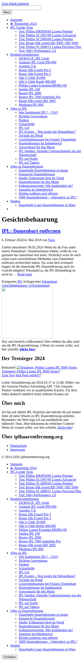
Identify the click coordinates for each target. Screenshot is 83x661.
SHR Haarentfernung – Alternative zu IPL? (48, 197)
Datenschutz (18, 446)
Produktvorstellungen (24, 54)
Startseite (16, 20)
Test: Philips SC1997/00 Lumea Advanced (47, 35)
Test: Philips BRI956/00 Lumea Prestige (46, 31)
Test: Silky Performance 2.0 (37, 51)
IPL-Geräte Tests (21, 27)
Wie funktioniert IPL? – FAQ (38, 112)
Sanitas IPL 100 (29, 89)
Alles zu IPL (18, 108)
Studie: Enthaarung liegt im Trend (41, 178)
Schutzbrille (27, 124)
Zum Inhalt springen (15, 3)
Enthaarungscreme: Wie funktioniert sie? (46, 186)
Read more (24, 274)
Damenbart (49, 281)
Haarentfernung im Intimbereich (40, 143)
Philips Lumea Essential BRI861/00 (43, 85)
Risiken (24, 120)
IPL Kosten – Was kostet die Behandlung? (47, 132)
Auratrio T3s (27, 66)
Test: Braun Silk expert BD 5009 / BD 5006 (48, 43)
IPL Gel (24, 128)
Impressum (17, 449)
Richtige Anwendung (33, 116)
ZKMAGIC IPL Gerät (34, 58)
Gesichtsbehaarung (14, 285)
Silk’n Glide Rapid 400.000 (37, 81)
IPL (19, 281)
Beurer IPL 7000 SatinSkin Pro (40, 97)
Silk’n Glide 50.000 (32, 78)
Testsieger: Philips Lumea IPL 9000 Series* (31, 371)
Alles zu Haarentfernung (26, 166)
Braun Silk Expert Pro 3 (35, 74)
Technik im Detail (31, 135)
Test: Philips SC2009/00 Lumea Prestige (46, 39)
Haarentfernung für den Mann (39, 182)
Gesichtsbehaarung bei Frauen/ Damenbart (47, 139)
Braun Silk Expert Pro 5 (35, 70)
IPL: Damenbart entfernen (31, 231)
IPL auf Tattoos (29, 162)
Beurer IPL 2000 (30, 93)
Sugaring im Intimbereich (36, 189)
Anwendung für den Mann (37, 147)
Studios (15, 201)
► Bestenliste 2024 (23, 24)
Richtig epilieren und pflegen (38, 193)
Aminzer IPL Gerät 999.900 (37, 62)
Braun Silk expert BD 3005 (37, 101)
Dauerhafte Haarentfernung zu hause (43, 170)
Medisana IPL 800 (31, 105)
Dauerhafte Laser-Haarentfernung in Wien (47, 205)
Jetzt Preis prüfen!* (28, 375)
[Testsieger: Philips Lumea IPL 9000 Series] (47, 367)
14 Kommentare (39, 285)
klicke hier (27, 349)
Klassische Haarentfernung (37, 174)
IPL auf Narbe (28, 159)
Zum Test (8, 375)
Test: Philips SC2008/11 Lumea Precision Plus (50, 47)
